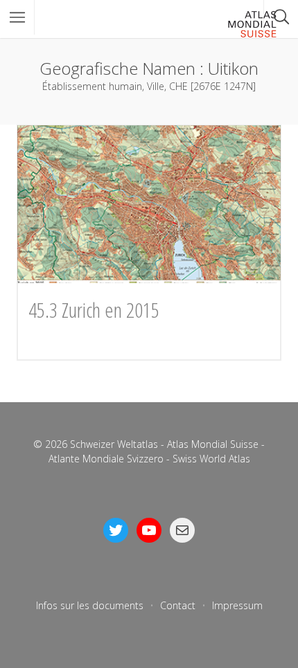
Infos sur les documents (89, 605)
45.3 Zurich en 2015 (93, 310)
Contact (177, 605)
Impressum (237, 605)
